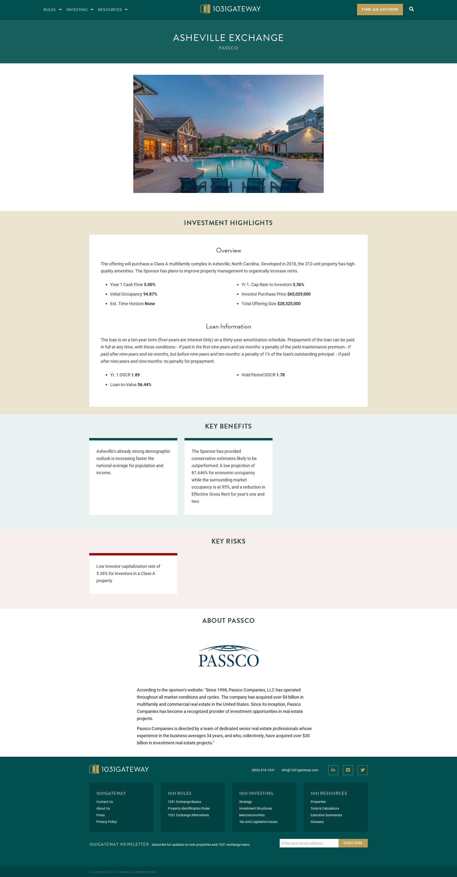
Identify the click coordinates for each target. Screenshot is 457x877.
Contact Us (104, 801)
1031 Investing (256, 793)
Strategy (245, 801)
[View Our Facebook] (348, 770)
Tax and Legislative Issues (258, 821)
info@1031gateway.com (300, 770)
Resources (110, 10)
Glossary (317, 821)
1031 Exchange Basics (184, 801)
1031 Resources (329, 793)
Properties (318, 801)
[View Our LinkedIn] (333, 770)
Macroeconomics (252, 815)
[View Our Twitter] (363, 770)
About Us (103, 808)
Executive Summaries (326, 815)
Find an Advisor (380, 9)
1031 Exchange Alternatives (188, 815)
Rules (50, 10)
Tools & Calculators (325, 808)
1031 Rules (180, 793)
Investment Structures (255, 808)
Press (100, 815)
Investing (77, 10)
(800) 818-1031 (263, 770)
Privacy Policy (106, 821)
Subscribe (353, 843)
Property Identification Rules (189, 808)
